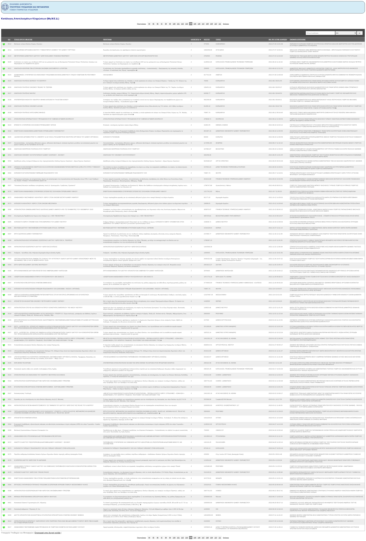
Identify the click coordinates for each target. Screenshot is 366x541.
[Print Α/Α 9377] (4, 467)
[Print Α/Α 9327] (4, 333)
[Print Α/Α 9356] (4, 412)
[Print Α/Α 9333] (4, 352)
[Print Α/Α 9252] (4, 162)
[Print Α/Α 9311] (4, 290)
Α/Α (9, 39)
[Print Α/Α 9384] (4, 485)
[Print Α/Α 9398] (4, 491)
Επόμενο (226, 24)
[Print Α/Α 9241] (4, 120)
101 (178, 24)
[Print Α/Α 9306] (4, 278)
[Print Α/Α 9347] (4, 394)
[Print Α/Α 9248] (4, 150)
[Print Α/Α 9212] (4, 45)
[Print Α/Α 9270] (4, 192)
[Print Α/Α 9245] (4, 138)
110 (215, 24)
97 (162, 24)
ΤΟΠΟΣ (218, 39)
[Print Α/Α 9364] (4, 425)
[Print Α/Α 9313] (4, 302)
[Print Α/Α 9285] (4, 223)
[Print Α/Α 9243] (4, 126)
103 (186, 24)
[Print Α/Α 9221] (4, 69)
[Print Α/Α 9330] (4, 339)
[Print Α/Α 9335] (4, 364)
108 (207, 24)
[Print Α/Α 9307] (4, 284)
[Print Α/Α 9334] (4, 358)
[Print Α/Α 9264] (4, 174)
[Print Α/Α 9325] (4, 321)
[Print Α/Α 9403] (4, 510)
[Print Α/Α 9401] (4, 503)
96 (157, 24)
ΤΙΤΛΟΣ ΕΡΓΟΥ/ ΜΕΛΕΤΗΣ (23, 39)
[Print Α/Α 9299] (4, 241)
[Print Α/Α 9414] (4, 522)
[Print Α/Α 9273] (4, 204)
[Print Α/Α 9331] (4, 346)
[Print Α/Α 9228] (4, 100)
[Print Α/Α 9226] (4, 88)
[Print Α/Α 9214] (4, 51)
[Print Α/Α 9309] (4, 296)
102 (182, 24)
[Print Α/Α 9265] (4, 180)
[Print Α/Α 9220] (4, 63)
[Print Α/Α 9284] (4, 217)
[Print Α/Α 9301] (4, 253)
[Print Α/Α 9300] (4, 247)
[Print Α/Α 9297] (4, 235)
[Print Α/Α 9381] (4, 479)
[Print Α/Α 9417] (4, 528)
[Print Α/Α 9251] (4, 156)
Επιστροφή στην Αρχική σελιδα (47, 533)
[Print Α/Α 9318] (4, 314)
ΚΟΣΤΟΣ (207, 39)
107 (203, 24)
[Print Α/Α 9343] (4, 376)
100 (174, 24)
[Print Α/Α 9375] (4, 455)
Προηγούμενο (141, 24)
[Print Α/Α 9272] (4, 198)
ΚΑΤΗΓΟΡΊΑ (195, 39)
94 (149, 24)
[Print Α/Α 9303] (4, 259)
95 (153, 24)
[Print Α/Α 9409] (4, 516)
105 (195, 24)
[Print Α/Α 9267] (4, 186)
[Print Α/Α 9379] (4, 473)
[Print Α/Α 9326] (4, 327)
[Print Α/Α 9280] (4, 210)
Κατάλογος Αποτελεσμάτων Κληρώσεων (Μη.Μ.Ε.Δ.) (30, 18)
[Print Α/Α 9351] (4, 400)
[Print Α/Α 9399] (4, 497)
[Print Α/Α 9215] (4, 57)
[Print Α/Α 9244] (4, 132)
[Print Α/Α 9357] (4, 419)
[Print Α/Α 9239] (4, 113)
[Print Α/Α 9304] (4, 265)
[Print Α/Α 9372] (4, 443)
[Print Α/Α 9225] (4, 82)
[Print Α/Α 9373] (4, 449)
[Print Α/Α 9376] (4, 461)
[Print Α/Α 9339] (4, 370)
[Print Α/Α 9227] (4, 94)
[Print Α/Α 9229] (4, 107)
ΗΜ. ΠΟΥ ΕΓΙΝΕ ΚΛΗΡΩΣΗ (278, 39)
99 (170, 24)
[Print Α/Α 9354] (4, 406)
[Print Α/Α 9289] (4, 229)
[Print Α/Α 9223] (4, 76)
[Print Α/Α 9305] (4, 272)
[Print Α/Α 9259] (4, 168)
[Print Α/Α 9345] (4, 388)
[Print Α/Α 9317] (4, 308)
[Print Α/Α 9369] (4, 431)
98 (166, 24)
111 (220, 24)
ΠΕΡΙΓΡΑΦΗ (107, 39)
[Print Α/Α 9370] (4, 437)
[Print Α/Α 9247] (4, 144)
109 (211, 24)
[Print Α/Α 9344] (4, 382)
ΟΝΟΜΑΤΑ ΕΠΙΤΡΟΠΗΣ (298, 39)
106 (199, 24)
